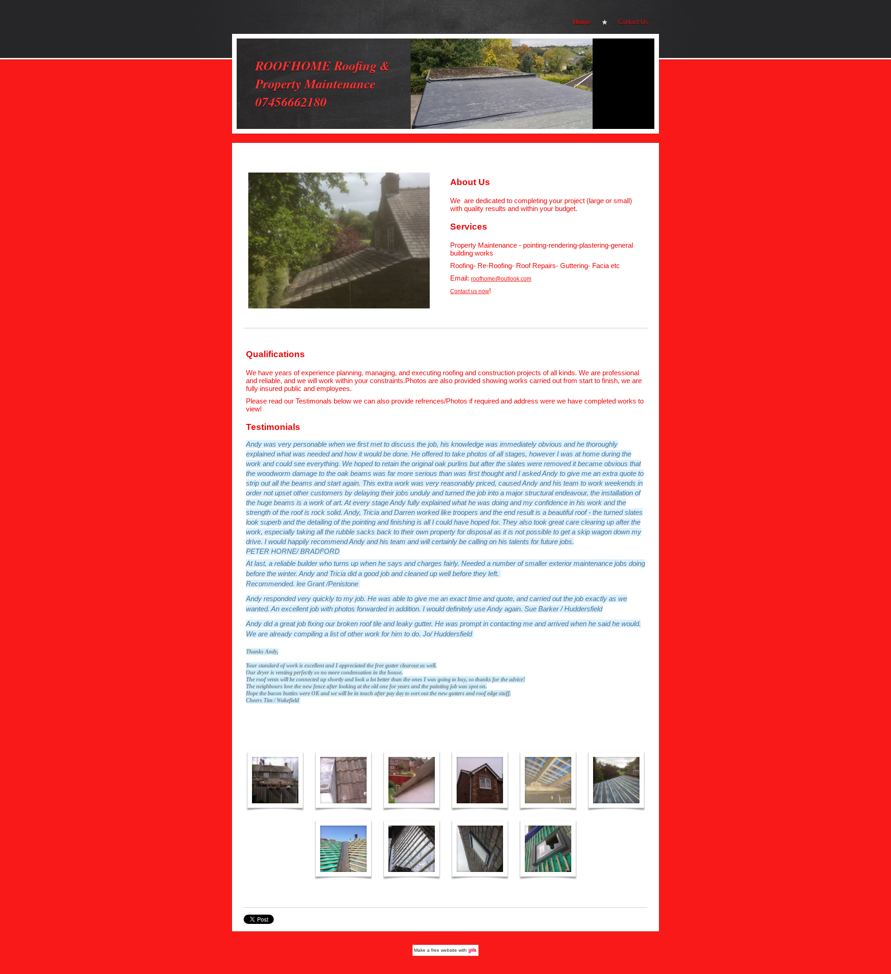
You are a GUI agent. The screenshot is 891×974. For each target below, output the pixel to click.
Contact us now (469, 291)
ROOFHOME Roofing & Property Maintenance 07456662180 (322, 84)
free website (444, 950)
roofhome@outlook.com (501, 279)
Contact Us (633, 22)
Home (581, 22)
